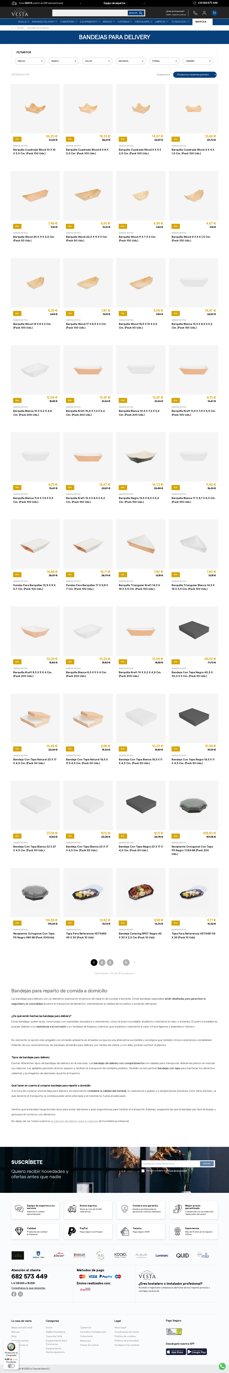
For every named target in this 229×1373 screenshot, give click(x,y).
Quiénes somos (19, 1341)
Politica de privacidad (126, 1341)
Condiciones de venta (126, 1332)
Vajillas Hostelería (55, 1332)
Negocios (85, 1341)
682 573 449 (29, 1276)
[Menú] (17, 1343)
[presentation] (80, 3)
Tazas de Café (54, 1336)
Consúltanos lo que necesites (28, 1288)
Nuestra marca (19, 1345)
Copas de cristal (89, 1345)
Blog (13, 1336)
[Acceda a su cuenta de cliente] (204, 12)
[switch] (11, 1366)
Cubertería (86, 1336)
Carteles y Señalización (93, 1332)
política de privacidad (176, 1171)
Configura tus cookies (126, 1345)
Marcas (15, 1332)
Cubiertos (85, 1327)
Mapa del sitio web (21, 1327)
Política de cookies (125, 1336)
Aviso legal (120, 1327)
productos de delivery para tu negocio (74, 1121)
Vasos (49, 1327)
